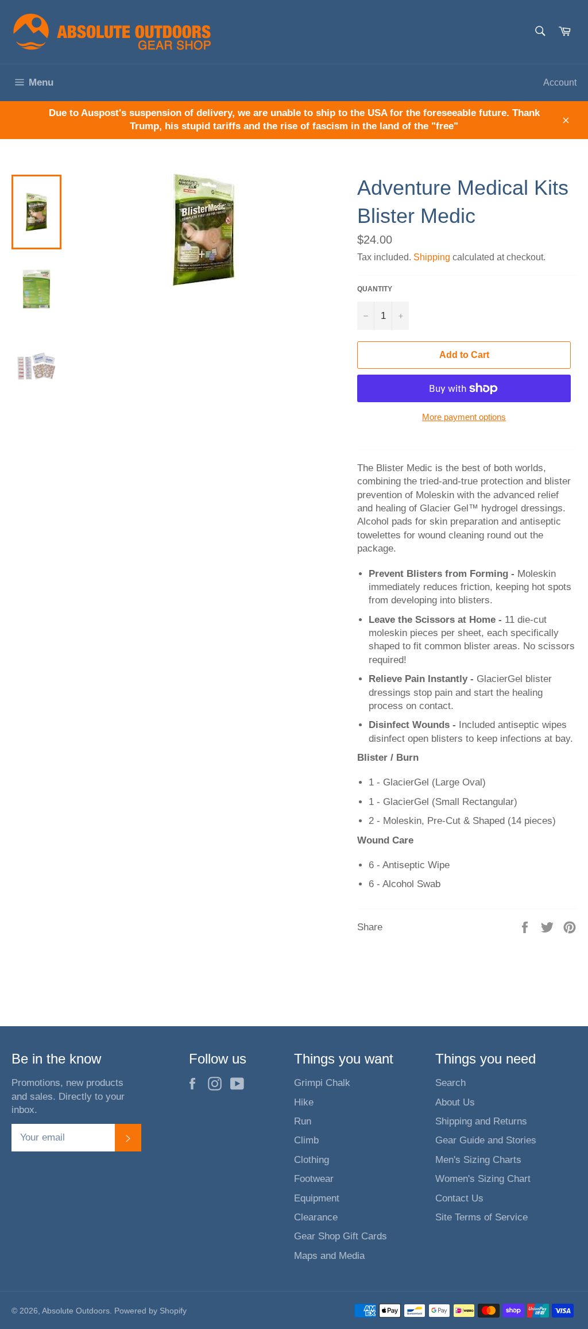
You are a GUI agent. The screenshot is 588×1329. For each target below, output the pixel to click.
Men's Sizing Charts (478, 1159)
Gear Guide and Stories (485, 1140)
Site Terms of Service (481, 1217)
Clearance (316, 1217)
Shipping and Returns (481, 1121)
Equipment (316, 1198)
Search (450, 1082)
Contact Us (459, 1198)
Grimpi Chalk (322, 1082)
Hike (304, 1102)
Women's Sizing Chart (483, 1178)
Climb (306, 1140)
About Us (455, 1102)
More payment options (464, 417)
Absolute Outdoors (76, 1311)
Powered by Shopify (150, 1311)
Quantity (374, 289)
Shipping (431, 257)
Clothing (311, 1159)
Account (560, 82)
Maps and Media (329, 1255)
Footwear (314, 1178)
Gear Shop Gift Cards (340, 1236)
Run (302, 1121)
